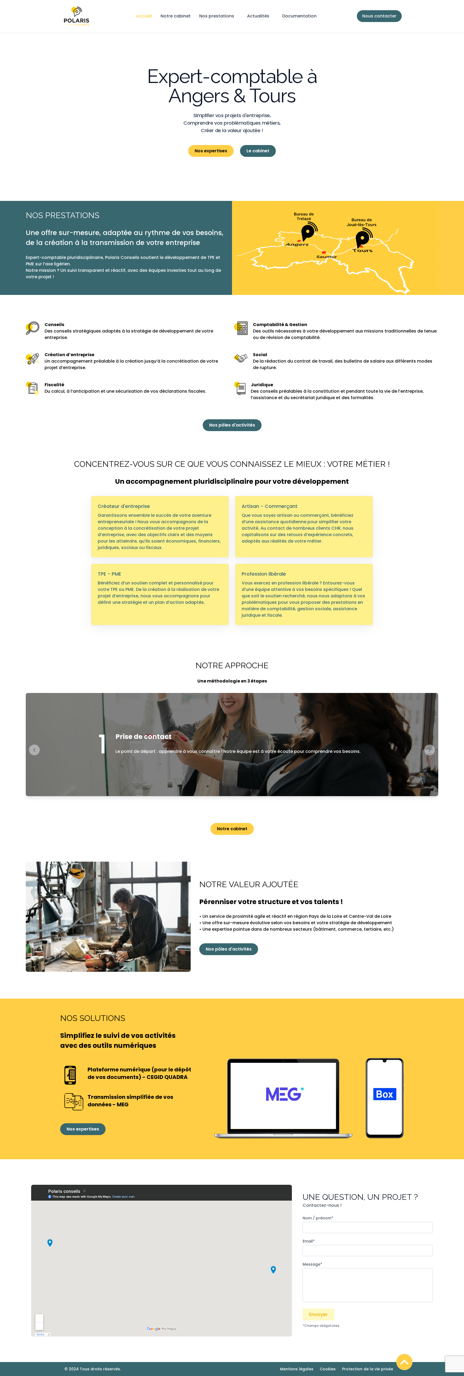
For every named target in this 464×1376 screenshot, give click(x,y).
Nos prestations (216, 16)
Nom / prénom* (318, 1218)
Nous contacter (379, 16)
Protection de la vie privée (367, 1369)
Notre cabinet (176, 16)
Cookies (328, 1369)
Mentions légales (296, 1369)
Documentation (299, 16)
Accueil (144, 16)
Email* (309, 1241)
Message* (312, 1264)
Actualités (258, 16)
